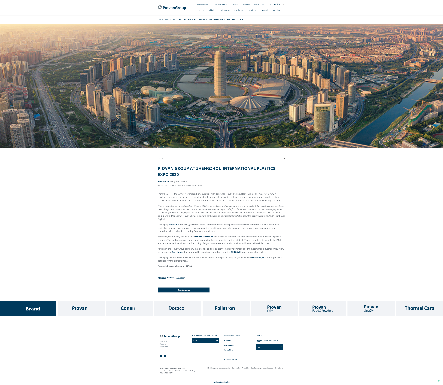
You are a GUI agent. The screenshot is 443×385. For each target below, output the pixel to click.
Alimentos (225, 10)
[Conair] (129, 308)
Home (160, 19)
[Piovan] (81, 308)
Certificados (236, 368)
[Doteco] (177, 308)
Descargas (246, 4)
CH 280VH (236, 252)
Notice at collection (221, 382)
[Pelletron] (226, 308)
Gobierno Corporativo (220, 4)
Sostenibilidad (229, 345)
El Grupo (200, 10)
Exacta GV (174, 224)
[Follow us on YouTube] (274, 4)
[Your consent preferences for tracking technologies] (439, 381)
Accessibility (228, 350)
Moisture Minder (204, 236)
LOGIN (258, 336)
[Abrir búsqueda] (283, 4)
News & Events (171, 19)
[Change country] (263, 4)
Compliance (279, 368)
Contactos (235, 4)
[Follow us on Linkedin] (270, 4)
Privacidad (245, 368)
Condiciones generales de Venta (262, 368)
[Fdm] (274, 308)
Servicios (252, 10)
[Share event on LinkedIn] (284, 158)
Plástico (212, 10)
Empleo (276, 10)
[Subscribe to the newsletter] (217, 340)
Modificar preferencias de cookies (218, 368)
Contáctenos (184, 290)
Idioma (256, 4)
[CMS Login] (278, 4)
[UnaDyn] (371, 308)
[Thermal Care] (419, 308)
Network (264, 10)
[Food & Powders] (322, 308)
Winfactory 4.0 (258, 257)
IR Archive (227, 340)
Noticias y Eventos (202, 4)
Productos (239, 10)
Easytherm (177, 252)
